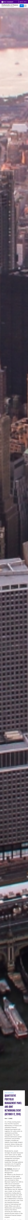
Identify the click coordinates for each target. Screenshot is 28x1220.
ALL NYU (23, 2)
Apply (22, 6)
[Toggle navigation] (25, 6)
